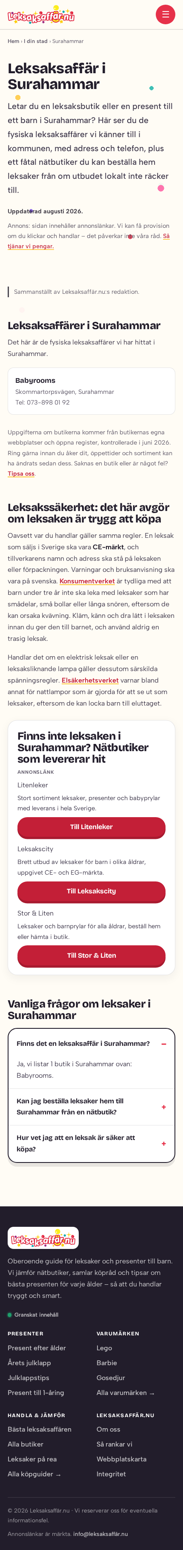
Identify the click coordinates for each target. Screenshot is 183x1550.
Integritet (111, 1474)
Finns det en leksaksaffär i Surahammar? (83, 1043)
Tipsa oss (21, 473)
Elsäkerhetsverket (90, 680)
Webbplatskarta (121, 1459)
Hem (13, 41)
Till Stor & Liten (91, 955)
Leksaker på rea (32, 1459)
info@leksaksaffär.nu (100, 1533)
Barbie (107, 1363)
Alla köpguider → (35, 1474)
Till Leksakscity (91, 891)
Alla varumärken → (126, 1393)
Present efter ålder (37, 1348)
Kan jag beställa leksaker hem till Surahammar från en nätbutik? (70, 1107)
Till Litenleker (91, 827)
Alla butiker (25, 1444)
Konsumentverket (87, 581)
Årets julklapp (29, 1363)
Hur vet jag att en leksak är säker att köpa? (76, 1143)
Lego (104, 1348)
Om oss (108, 1429)
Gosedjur (111, 1378)
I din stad (36, 41)
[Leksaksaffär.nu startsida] (41, 14)
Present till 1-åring (36, 1393)
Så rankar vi (114, 1444)
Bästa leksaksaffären (39, 1429)
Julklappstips (28, 1378)
